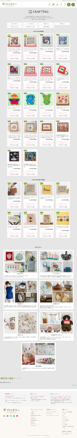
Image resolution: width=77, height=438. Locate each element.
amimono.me (64, 416)
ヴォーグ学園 (64, 424)
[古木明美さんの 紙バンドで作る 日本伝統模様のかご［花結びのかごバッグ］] (14, 189)
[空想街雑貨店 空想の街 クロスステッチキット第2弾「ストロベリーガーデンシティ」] (62, 127)
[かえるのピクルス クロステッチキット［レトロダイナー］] (62, 99)
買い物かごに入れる (14, 55)
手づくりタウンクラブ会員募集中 (6, 0)
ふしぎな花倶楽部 (65, 420)
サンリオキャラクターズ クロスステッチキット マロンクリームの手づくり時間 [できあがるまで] (46, 136)
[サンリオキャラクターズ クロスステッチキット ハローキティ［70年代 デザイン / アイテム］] (30, 40)
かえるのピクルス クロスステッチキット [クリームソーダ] (14, 227)
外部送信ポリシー (34, 418)
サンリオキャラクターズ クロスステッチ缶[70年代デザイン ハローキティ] (62, 79)
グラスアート (64, 423)
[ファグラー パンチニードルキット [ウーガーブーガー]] (14, 99)
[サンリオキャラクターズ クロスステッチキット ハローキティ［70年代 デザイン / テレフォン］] (46, 69)
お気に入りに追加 (14, 58)
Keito (63, 415)
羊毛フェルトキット (14, 26)
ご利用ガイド (33, 411)
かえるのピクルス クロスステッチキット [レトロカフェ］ (46, 227)
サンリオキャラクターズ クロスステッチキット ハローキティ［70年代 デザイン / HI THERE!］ (14, 50)
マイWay (63, 428)
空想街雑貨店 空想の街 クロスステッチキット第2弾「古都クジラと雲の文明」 (14, 165)
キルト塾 (63, 413)
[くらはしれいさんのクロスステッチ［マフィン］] (30, 218)
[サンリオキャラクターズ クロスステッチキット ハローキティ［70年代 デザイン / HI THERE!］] (14, 40)
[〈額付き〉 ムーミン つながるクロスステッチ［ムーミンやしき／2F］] (62, 40)
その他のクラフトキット (30, 26)
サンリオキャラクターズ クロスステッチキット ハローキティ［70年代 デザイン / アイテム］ (30, 50)
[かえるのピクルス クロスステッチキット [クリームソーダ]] (14, 218)
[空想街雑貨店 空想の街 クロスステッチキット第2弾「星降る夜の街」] (30, 156)
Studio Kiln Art (49, 413)
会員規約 (32, 413)
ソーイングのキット (30, 23)
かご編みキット (62, 23)
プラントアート (65, 421)
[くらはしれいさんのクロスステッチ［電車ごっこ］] (46, 189)
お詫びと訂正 (33, 423)
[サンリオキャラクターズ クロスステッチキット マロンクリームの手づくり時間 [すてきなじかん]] (30, 127)
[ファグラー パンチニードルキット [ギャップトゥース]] (30, 99)
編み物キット (46, 23)
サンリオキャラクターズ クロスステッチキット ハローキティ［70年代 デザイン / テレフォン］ (46, 79)
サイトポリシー (34, 416)
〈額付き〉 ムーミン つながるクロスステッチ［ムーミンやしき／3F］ (14, 78)
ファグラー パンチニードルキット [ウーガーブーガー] (14, 107)
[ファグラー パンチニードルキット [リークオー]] (46, 99)
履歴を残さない (74, 385)
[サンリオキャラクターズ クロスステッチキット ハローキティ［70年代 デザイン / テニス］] (30, 69)
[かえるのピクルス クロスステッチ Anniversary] (30, 189)
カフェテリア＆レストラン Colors (52, 415)
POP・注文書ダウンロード (67, 433)
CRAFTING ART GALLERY (51, 411)
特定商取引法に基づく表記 (36, 415)
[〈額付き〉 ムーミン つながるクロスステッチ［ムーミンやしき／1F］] (46, 40)
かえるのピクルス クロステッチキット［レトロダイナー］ (62, 107)
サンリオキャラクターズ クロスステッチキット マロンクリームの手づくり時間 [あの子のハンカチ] (14, 136)
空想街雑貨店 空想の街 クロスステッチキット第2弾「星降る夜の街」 (30, 165)
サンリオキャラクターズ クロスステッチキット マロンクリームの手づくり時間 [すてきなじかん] (30, 136)
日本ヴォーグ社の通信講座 (67, 411)
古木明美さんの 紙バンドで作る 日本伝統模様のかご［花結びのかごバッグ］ (14, 198)
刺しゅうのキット (14, 23)
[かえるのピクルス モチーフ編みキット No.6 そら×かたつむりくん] (62, 218)
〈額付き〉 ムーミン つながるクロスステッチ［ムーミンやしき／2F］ (62, 49)
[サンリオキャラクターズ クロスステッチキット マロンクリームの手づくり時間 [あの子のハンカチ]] (14, 127)
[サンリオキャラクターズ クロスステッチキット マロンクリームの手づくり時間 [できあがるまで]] (46, 127)
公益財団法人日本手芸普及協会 (68, 426)
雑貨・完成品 (46, 26)
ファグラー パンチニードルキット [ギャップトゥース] (30, 107)
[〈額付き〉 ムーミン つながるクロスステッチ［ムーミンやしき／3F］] (14, 69)
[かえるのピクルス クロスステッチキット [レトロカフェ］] (46, 218)
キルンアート (64, 418)
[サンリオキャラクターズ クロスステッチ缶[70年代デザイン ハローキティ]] (62, 69)
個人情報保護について (35, 420)
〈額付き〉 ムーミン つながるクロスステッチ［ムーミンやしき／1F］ (46, 49)
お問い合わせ (33, 425)
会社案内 (32, 422)
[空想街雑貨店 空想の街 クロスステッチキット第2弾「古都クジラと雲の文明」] (14, 156)
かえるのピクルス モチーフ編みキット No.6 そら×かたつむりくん (62, 227)
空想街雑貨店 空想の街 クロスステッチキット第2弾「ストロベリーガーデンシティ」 (62, 136)
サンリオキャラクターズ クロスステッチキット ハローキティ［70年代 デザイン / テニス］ (30, 79)
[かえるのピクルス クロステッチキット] (62, 189)
